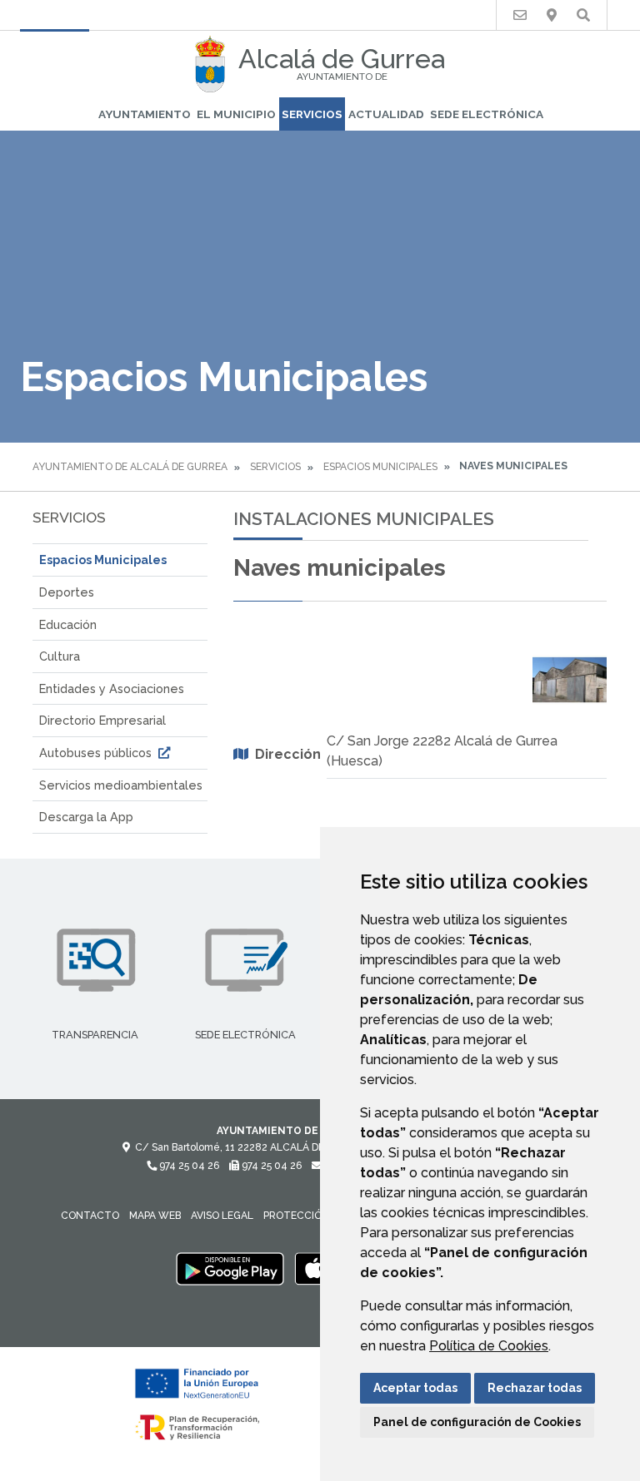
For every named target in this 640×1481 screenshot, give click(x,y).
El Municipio (236, 114)
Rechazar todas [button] (535, 1387)
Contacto (90, 1215)
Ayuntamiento (144, 114)
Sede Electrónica (486, 114)
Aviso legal (222, 1215)
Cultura (59, 656)
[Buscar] (583, 15)
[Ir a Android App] (230, 1268)
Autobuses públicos (97, 752)
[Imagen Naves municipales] (570, 680)
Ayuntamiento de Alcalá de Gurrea (130, 467)
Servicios (312, 114)
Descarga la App (86, 817)
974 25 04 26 (188, 1165)
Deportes (66, 592)
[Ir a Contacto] (520, 15)
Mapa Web (155, 1215)
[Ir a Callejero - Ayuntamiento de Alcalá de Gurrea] (552, 15)
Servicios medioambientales (120, 785)
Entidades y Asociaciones (111, 688)
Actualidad (386, 114)
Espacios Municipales (380, 467)
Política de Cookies (488, 1346)
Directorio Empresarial (102, 720)
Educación (68, 624)
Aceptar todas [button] (415, 1387)
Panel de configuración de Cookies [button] (477, 1422)
